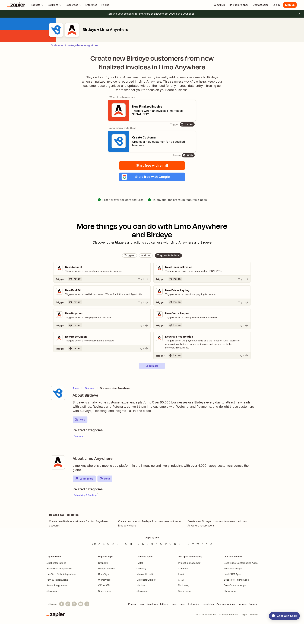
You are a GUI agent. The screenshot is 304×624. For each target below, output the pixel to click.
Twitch (140, 562)
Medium (141, 585)
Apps (76, 388)
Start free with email (152, 165)
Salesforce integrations (59, 568)
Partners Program (248, 604)
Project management (189, 562)
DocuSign (103, 574)
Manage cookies (228, 614)
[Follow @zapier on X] (74, 604)
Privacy (253, 614)
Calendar (183, 568)
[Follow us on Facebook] (61, 604)
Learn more (86, 478)
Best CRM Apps (232, 574)
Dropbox (103, 562)
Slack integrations (56, 562)
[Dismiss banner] (299, 13)
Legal (243, 614)
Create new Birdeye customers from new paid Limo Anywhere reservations (217, 523)
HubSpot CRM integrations (61, 574)
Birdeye (89, 388)
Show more (52, 591)
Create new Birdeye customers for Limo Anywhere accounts (78, 523)
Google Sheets (106, 568)
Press (174, 604)
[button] (152, 177)
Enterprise (194, 604)
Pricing (132, 604)
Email (181, 574)
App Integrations (226, 604)
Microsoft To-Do (145, 574)
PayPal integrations (57, 579)
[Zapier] (16, 4)
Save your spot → (186, 13)
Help (82, 419)
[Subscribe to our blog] (86, 604)
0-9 (94, 543)
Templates (208, 604)
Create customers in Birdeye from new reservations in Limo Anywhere (149, 523)
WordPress (104, 579)
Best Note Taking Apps (236, 579)
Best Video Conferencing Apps (241, 562)
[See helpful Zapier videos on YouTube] (80, 604)
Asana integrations (56, 585)
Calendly (141, 568)
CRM (181, 579)
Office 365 (104, 585)
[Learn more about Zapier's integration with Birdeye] (58, 393)
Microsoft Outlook (146, 579)
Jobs (182, 604)
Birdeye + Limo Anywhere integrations (74, 45)
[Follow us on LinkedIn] (67, 604)
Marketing (183, 585)
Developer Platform (157, 604)
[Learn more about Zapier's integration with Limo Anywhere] (58, 462)
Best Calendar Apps (235, 585)
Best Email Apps (233, 568)
